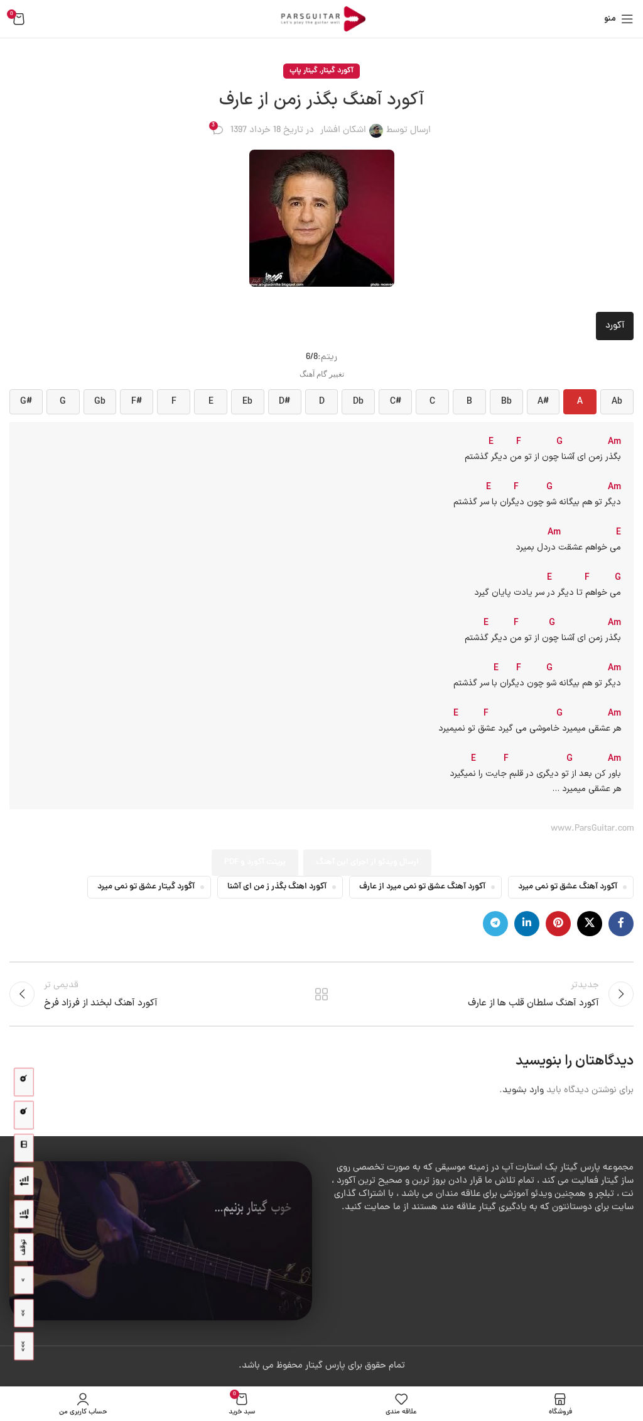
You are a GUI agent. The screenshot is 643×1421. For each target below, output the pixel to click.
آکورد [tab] (614, 326)
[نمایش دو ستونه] (24, 1148)
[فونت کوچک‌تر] (24, 1115)
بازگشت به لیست (321, 994)
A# (543, 402)
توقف (23, 1247)
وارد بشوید (523, 1090)
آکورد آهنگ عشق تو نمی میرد (567, 886)
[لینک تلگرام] (495, 923)
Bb (506, 402)
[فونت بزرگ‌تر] (24, 1082)
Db (358, 402)
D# (284, 402)
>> (23, 1313)
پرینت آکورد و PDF (255, 862)
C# (395, 402)
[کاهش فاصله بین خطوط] (24, 1181)
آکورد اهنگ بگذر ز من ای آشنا (277, 886)
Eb (247, 402)
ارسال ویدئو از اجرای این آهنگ (367, 862)
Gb (99, 402)
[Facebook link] (621, 923)
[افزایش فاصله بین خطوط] (24, 1214)
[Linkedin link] (526, 923)
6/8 (312, 357)
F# (136, 402)
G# (26, 402)
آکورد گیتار (337, 71)
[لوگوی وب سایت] (321, 20)
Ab (617, 402)
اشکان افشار (343, 130)
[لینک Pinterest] (558, 923)
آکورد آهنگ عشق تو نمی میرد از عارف (422, 886)
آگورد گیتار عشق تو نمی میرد (146, 886)
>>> (23, 1346)
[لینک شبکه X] (589, 923)
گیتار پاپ (303, 71)
